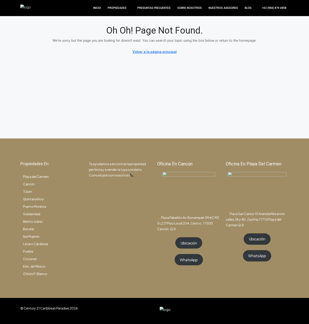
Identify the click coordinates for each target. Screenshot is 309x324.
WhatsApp (189, 260)
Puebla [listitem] (28, 251)
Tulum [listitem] (27, 191)
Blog (248, 8)
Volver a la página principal (155, 52)
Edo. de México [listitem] (34, 266)
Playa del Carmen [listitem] (36, 176)
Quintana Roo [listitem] (33, 199)
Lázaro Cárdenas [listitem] (35, 244)
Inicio (97, 8)
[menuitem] (272, 8)
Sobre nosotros (189, 8)
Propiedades (117, 8)
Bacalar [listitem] (28, 229)
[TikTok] (285, 311)
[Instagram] (269, 311)
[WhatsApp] (277, 311)
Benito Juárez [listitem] (33, 221)
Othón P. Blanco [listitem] (35, 274)
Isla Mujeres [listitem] (31, 236)
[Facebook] (261, 311)
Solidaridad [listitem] (31, 214)
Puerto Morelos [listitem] (34, 206)
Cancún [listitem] (29, 184)
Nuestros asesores (223, 8)
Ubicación (189, 243)
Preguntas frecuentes (154, 8)
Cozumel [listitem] (30, 259)
